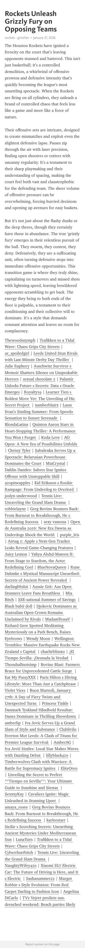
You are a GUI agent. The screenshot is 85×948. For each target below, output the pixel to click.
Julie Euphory (17, 366)
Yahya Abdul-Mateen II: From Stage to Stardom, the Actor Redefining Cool (40, 561)
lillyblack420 (57, 755)
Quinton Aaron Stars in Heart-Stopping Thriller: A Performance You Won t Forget (41, 431)
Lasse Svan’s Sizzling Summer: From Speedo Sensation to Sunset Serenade (39, 412)
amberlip (13, 722)
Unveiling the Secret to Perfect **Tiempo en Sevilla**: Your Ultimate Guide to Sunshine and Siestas (39, 781)
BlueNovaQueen (51, 567)
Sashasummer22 (40, 878)
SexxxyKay (14, 794)
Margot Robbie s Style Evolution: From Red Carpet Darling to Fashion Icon (39, 885)
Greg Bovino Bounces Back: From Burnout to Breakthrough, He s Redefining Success (42, 515)
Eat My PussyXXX (20, 677)
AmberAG (62, 742)
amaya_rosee (16, 807)
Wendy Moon (38, 638)
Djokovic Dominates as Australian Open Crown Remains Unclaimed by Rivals (41, 613)
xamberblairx (46, 405)
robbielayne (15, 508)
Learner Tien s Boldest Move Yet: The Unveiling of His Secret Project (40, 399)
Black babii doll (18, 606)
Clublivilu (67, 729)
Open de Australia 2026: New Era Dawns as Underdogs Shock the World (43, 528)
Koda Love (50, 437)
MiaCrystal (55, 463)
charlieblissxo (53, 651)
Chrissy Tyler (19, 450)
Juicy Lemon (16, 554)
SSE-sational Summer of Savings (47, 599)
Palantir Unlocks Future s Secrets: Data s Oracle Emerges (40, 386)
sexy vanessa (55, 521)
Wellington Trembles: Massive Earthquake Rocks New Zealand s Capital (43, 645)
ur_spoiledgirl (17, 353)
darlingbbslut (16, 586)
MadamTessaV (57, 619)
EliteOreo (69, 768)
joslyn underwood (21, 495)
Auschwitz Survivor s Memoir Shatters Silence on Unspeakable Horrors (42, 373)
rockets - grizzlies (17, 38)
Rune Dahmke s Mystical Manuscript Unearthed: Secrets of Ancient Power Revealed (43, 574)
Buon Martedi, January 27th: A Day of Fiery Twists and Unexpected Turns (38, 697)
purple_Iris (69, 534)
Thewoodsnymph (20, 340)
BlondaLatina (16, 424)
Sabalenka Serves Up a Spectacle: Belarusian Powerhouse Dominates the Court (40, 457)
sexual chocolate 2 (39, 379)
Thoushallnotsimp (20, 664)
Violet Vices (15, 690)
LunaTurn (24, 839)
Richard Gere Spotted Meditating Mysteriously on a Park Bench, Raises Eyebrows (38, 632)
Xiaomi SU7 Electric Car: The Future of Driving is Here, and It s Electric (42, 872)
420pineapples (17, 482)
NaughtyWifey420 (20, 865)
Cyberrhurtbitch (19, 852)
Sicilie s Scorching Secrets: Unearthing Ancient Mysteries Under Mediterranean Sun (41, 833)
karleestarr (56, 820)
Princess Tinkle (55, 703)
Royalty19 (32, 392)
